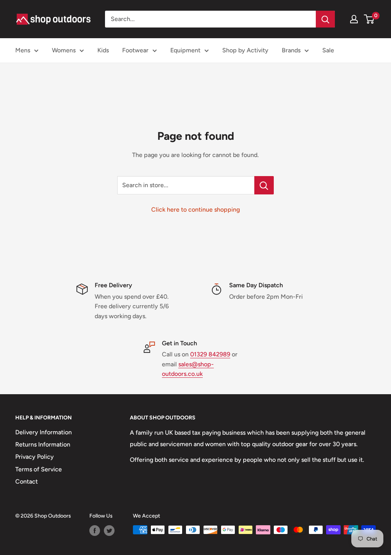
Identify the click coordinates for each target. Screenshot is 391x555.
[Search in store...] (264, 185)
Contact (26, 481)
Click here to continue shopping (195, 209)
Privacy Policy (34, 456)
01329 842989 (210, 354)
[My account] (354, 19)
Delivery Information (43, 432)
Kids (103, 50)
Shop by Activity (245, 50)
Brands (291, 50)
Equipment (185, 50)
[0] (369, 19)
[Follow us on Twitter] (109, 530)
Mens (22, 50)
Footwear (135, 50)
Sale (328, 50)
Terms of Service (38, 469)
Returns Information (42, 444)
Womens (64, 50)
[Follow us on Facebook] (94, 530)
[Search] (325, 19)
